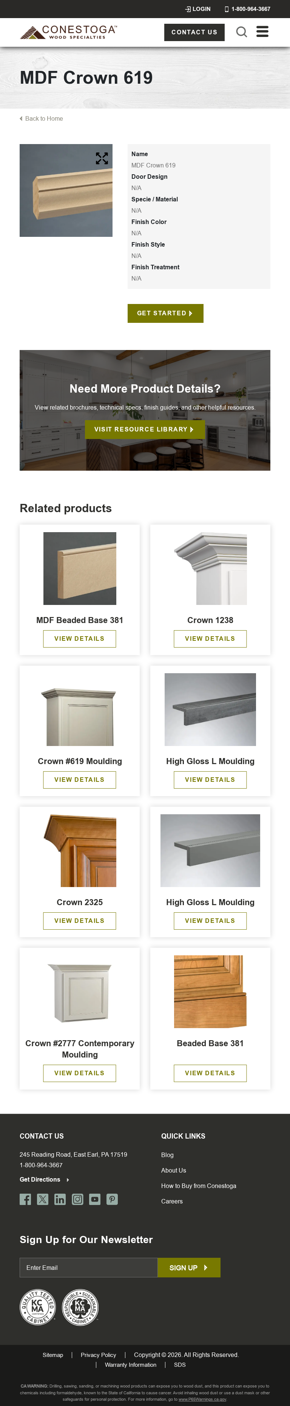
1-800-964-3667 (41, 1165)
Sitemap (53, 1355)
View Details (79, 638)
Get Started (162, 313)
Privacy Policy (98, 1355)
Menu (262, 31)
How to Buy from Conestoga (198, 1186)
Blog (167, 1155)
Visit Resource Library (141, 429)
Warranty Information (130, 1365)
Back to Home (44, 118)
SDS (180, 1365)
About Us (173, 1170)
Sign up (184, 1267)
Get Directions (41, 1179)
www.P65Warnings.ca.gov (202, 1399)
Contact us (194, 32)
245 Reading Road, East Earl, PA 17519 (73, 1154)
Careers (172, 1201)
